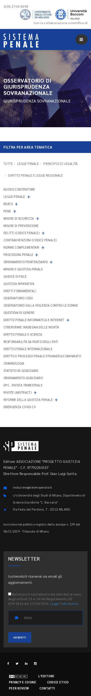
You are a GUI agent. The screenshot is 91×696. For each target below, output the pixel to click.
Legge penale (28, 163)
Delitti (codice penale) (22, 233)
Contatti (47, 688)
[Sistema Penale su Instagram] (35, 663)
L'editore (46, 676)
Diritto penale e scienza (23, 334)
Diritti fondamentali (20, 291)
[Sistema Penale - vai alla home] (21, 40)
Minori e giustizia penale (23, 269)
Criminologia (14, 363)
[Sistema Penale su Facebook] (8, 663)
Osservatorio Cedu (18, 298)
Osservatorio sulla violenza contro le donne (41, 305)
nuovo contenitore (19, 189)
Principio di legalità (60, 163)
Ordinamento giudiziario (23, 378)
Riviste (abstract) (18, 392)
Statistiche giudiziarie (21, 371)
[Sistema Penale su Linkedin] (26, 663)
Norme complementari (21, 247)
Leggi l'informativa (64, 603)
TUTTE (8, 163)
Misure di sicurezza (19, 218)
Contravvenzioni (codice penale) (30, 240)
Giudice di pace (15, 276)
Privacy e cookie (22, 682)
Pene (7, 211)
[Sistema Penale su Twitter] (17, 663)
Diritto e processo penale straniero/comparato (42, 356)
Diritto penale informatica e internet (34, 320)
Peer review (19, 688)
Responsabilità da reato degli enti (31, 342)
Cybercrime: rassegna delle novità (31, 327)
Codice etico (58, 682)
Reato (8, 204)
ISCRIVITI (19, 637)
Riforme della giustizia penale (28, 400)
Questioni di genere (19, 313)
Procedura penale (18, 255)
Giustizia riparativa (19, 284)
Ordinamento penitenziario (26, 262)
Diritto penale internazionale (28, 349)
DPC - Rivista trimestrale (23, 385)
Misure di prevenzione (21, 226)
